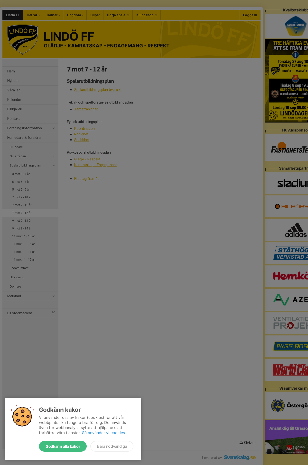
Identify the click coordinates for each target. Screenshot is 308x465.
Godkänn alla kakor (63, 446)
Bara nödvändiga (112, 446)
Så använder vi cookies (103, 432)
